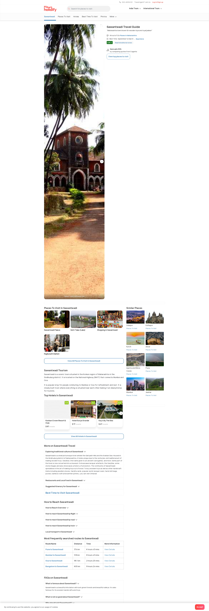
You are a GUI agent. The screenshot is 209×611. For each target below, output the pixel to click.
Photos (104, 16)
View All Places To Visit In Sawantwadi (84, 361)
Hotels (76, 16)
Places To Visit (64, 16)
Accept (200, 607)
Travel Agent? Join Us (142, 2)
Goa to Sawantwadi (54, 561)
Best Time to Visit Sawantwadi (63, 492)
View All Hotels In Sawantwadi (84, 436)
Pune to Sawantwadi (54, 549)
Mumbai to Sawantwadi (56, 555)
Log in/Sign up (157, 2)
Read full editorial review (123, 43)
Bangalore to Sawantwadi (57, 566)
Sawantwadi (49, 16)
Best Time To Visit (90, 16)
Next (102, 162)
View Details (109, 549)
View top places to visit (118, 56)
